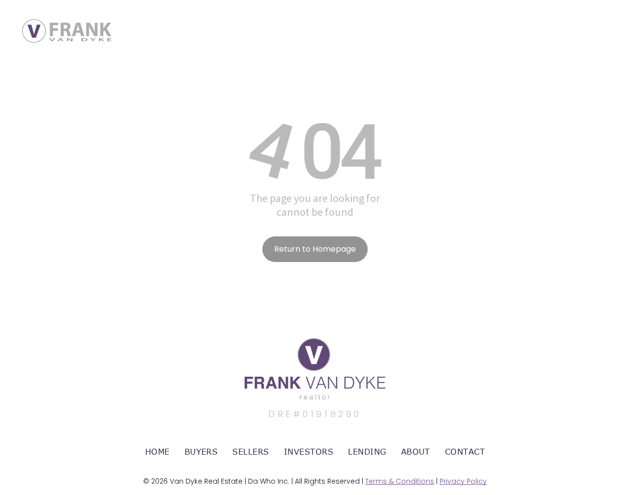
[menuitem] (157, 452)
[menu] (608, 21)
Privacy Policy (463, 481)
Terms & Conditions (399, 481)
